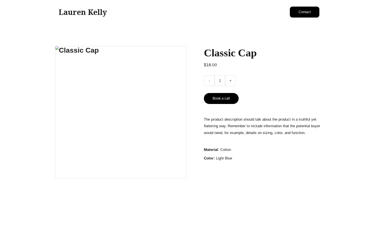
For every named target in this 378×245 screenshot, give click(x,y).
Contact (305, 12)
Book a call (221, 98)
